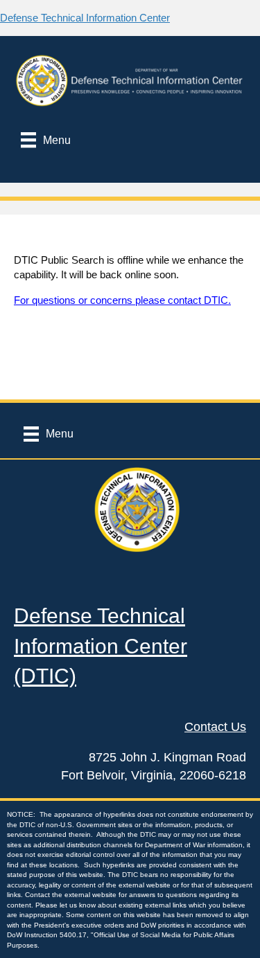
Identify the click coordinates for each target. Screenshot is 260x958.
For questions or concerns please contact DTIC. (122, 300)
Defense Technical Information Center (85, 18)
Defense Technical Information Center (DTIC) (100, 645)
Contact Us (215, 727)
